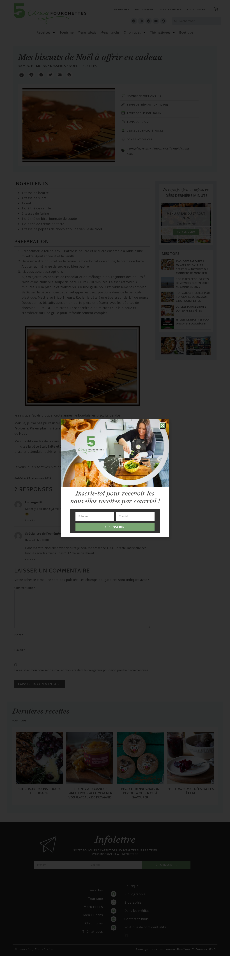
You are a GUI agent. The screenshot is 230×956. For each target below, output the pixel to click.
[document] (115, 478)
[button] (162, 425)
